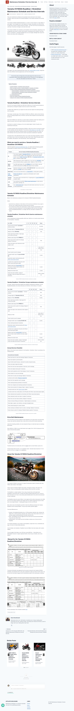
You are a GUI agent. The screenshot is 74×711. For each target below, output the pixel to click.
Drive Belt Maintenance (14, 94)
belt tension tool (19, 184)
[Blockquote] (20, 688)
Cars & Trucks (57, 1)
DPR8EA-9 (29, 164)
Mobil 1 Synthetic (23, 156)
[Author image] (8, 14)
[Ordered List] (17, 688)
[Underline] (14, 688)
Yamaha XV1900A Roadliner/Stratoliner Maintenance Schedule (22, 89)
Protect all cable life (18, 173)
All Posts (46, 1)
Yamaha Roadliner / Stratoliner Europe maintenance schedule (24, 92)
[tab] (25, 667)
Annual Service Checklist (17, 93)
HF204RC (39, 160)
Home (42, 1)
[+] (25, 688)
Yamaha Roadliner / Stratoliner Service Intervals (19, 86)
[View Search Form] (39, 2)
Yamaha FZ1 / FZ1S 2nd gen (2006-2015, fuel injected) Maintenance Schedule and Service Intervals (15, 631)
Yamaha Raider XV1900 (34, 70)
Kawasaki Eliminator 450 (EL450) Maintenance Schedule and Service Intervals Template (37, 631)
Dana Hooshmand (15, 617)
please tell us (56, 29)
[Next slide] (44, 49)
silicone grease (22, 389)
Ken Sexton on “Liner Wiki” (35, 129)
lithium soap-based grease (30, 181)
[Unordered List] (18, 688)
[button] (11, 65)
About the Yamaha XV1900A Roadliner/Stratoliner (20, 96)
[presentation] (12, 647)
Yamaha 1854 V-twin (11, 612)
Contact (66, 1)
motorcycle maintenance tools (21, 146)
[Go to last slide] (8, 49)
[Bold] (11, 688)
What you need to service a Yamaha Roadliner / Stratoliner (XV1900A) (24, 88)
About (62, 1)
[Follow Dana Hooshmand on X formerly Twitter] (11, 625)
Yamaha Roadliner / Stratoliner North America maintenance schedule (26, 90)
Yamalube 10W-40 (26, 154)
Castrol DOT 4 (30, 171)
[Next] (44, 655)
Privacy (28, 703)
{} (24, 688)
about (55, 17)
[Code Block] (21, 688)
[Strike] (16, 688)
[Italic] (13, 688)
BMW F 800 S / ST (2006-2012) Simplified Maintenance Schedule (13, 656)
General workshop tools (56, 54)
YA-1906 (19, 169)
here (26, 609)
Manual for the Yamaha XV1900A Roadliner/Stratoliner (21, 97)
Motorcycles (51, 1)
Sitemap (28, 708)
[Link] (23, 688)
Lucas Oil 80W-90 (39, 177)
